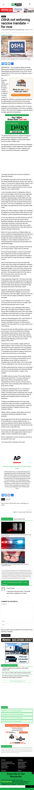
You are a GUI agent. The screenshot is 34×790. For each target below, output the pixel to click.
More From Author (19, 519)
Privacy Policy (4, 765)
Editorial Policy (4, 767)
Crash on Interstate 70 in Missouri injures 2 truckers (12, 550)
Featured (8, 499)
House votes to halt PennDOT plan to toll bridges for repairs (14, 504)
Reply (8, 596)
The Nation (4, 16)
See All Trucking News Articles (16, 681)
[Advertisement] (17, 162)
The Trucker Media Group (6, 762)
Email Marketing (21, 767)
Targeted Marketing (22, 766)
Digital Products (21, 763)
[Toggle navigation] (3, 4)
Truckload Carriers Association (8, 763)
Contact (19, 770)
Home (2, 32)
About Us (3, 760)
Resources (3, 770)
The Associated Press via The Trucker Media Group (13, 29)
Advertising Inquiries (22, 762)
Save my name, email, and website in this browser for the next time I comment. (17, 630)
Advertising (20, 760)
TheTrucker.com (6, 781)
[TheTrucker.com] (16, 5)
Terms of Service (5, 766)
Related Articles (7, 519)
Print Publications (21, 765)
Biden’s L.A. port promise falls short (22, 512)
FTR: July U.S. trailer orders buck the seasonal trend (16, 673)
